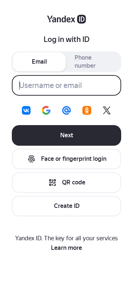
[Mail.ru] (66, 110)
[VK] (26, 110)
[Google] (46, 110)
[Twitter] (107, 110)
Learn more (66, 247)
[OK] (87, 110)
